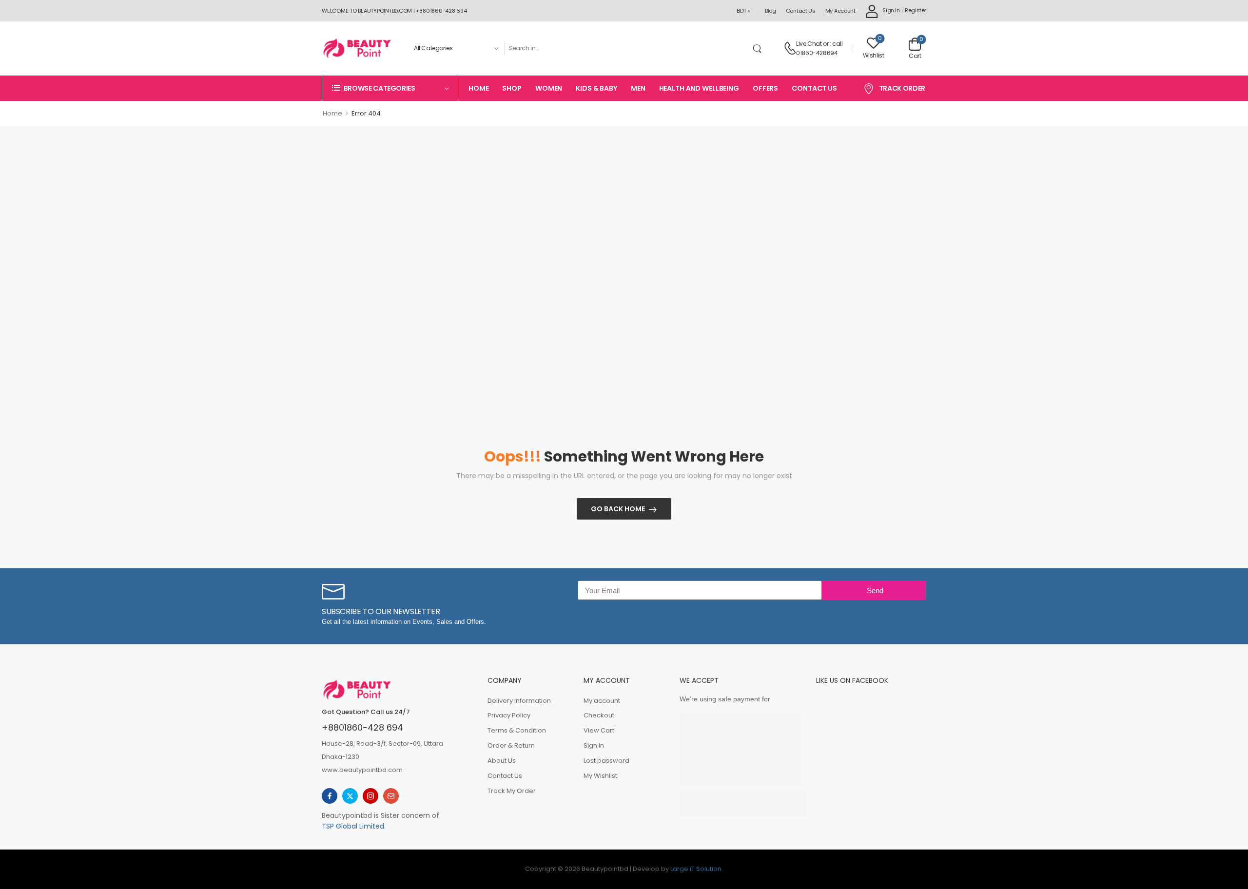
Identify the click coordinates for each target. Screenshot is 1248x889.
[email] (391, 796)
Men (638, 88)
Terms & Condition (517, 730)
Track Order (902, 88)
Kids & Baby (596, 88)
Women (548, 88)
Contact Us (801, 11)
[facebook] (329, 796)
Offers (765, 88)
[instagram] (370, 796)
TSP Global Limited (353, 826)
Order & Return (511, 745)
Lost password (606, 760)
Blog (770, 11)
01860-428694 (817, 53)
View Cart (599, 730)
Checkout (599, 715)
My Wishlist (600, 775)
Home (478, 88)
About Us (502, 760)
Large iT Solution (696, 868)
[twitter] (350, 796)
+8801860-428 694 (362, 727)
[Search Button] (759, 48)
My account (840, 11)
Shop (511, 88)
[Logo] (357, 48)
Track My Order (512, 790)
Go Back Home (618, 509)
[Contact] (790, 48)
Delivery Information (519, 700)
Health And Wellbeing (699, 88)
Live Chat (808, 43)
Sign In (594, 745)
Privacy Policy (509, 715)
